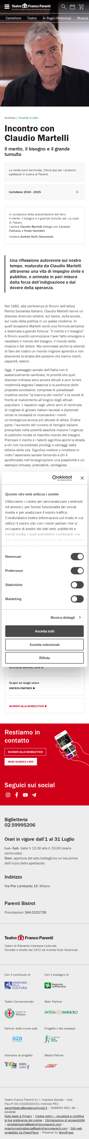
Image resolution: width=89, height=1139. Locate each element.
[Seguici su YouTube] (25, 795)
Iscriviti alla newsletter (25, 752)
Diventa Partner (20, 688)
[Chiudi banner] (82, 478)
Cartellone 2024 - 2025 (25, 192)
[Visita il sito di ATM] (61, 1068)
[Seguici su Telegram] (34, 795)
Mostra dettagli (63, 617)
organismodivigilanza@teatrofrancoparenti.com (36, 1128)
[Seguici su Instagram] (8, 795)
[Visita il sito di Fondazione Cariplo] (21, 1068)
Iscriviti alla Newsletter (26, 706)
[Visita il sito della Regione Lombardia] (61, 988)
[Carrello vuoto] (81, 6)
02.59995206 (20, 825)
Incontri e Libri (28, 118)
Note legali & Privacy (18, 1116)
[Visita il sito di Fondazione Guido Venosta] (61, 1042)
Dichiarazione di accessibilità (65, 1120)
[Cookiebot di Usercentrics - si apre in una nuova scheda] (54, 478)
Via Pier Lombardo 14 (21, 886)
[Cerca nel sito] (63, 7)
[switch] (77, 570)
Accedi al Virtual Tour (25, 667)
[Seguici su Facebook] (16, 795)
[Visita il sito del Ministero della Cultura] (21, 988)
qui (54, 170)
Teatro (32, 18)
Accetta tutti (44, 631)
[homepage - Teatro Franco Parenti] (34, 6)
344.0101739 (35, 912)
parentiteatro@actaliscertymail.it (26, 1108)
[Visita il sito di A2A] (21, 1042)
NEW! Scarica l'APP (21, 761)
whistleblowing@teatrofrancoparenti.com (34, 1124)
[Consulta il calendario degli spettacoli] (72, 6)
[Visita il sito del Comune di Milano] (21, 1015)
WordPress (66, 1132)
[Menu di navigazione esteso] (7, 7)
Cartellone (13, 18)
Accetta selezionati (44, 644)
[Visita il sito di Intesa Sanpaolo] (61, 1015)
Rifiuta (44, 658)
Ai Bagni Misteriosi (57, 18)
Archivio (10, 118)
